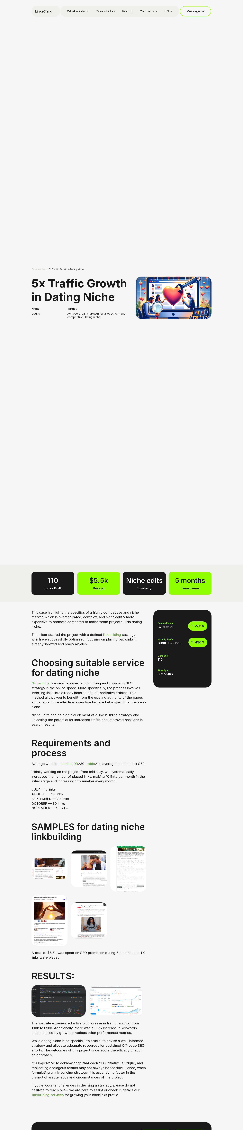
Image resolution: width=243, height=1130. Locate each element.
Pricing (127, 11)
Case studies (105, 11)
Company (147, 11)
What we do (76, 11)
